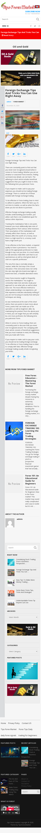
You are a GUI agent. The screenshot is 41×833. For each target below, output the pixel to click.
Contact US (26, 723)
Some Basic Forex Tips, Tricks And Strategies (25, 591)
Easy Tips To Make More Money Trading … (25, 581)
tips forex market (13, 822)
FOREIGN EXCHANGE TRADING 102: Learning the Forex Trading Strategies (32, 431)
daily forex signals (8, 735)
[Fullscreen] (18, 813)
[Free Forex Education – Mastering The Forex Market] (14, 383)
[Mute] (16, 813)
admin (9, 102)
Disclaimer (25, 784)
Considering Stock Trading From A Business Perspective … (25, 561)
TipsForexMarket (24, 825)
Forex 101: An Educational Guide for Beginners (32, 479)
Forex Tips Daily (25, 729)
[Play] (4, 813)
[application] (10, 810)
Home (3, 723)
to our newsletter (32, 12)
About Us (24, 779)
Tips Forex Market (9, 729)
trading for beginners (27, 735)
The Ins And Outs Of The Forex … (13, 781)
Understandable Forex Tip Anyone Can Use (25, 602)
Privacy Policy (14, 723)
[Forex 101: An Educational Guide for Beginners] (14, 483)
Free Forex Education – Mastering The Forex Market (31, 380)
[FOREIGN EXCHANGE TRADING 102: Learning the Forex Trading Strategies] (14, 431)
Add (7, 133)
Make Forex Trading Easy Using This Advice (13, 791)
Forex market (18, 102)
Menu (4, 26)
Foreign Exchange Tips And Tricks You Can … (26, 571)
